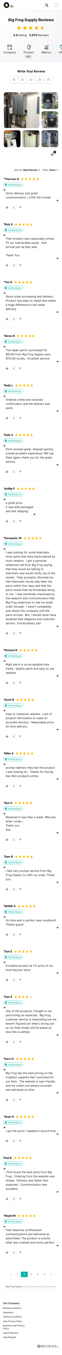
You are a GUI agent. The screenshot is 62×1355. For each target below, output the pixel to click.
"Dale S (8, 435)
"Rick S (8, 224)
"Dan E (7, 951)
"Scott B (8, 699)
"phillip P (9, 488)
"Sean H (8, 1116)
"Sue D (7, 803)
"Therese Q (11, 179)
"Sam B (8, 856)
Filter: (49, 170)
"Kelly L (8, 385)
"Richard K (10, 650)
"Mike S (8, 753)
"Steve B (9, 336)
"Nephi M (9, 1215)
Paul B (7, 1158)
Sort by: (25, 170)
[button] (47, 5)
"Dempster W (12, 538)
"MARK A (9, 906)
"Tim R (7, 282)
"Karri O (8, 1059)
